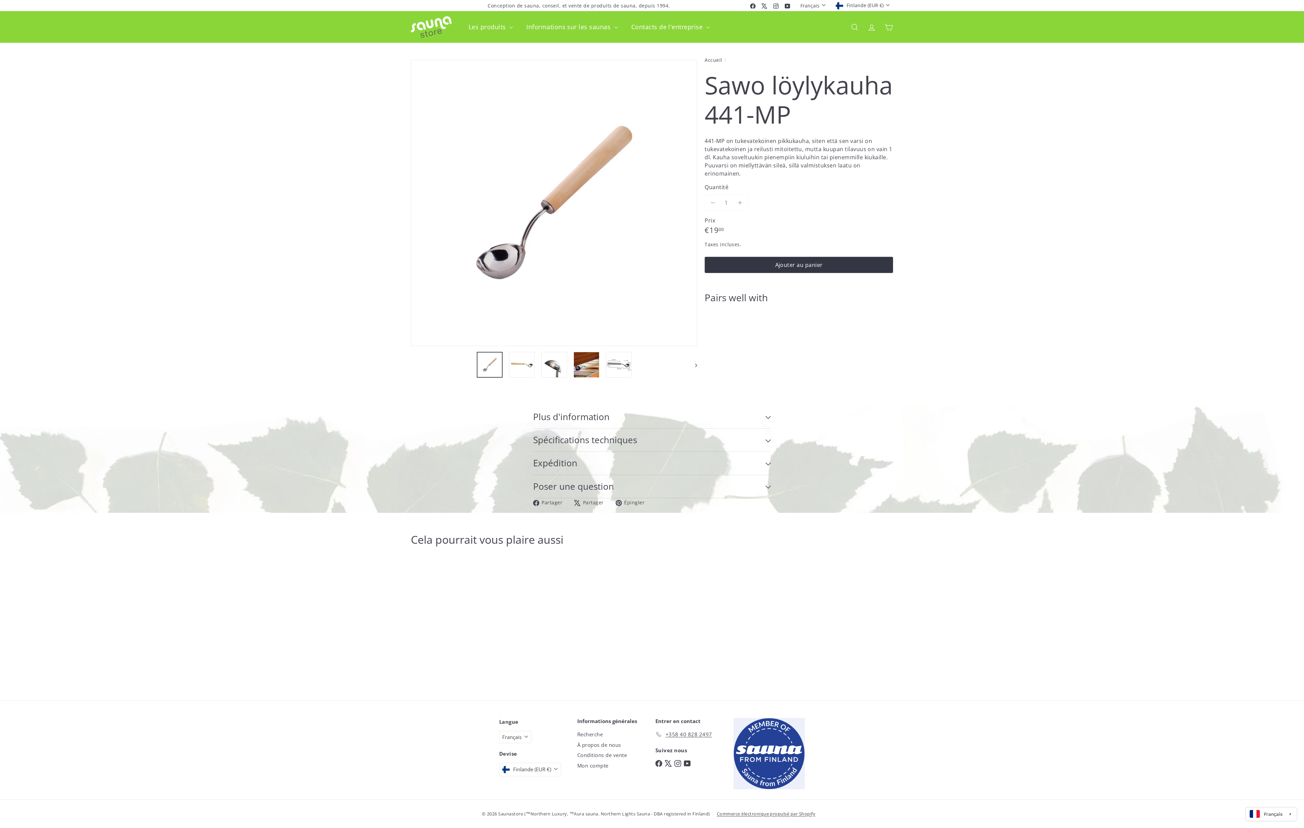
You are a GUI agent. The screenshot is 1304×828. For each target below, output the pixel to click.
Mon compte (593, 765)
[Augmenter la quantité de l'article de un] (740, 203)
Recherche (590, 734)
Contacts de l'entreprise (668, 27)
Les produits (488, 27)
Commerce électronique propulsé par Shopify (766, 814)
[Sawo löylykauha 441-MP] (799, 332)
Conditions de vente (602, 755)
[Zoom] (554, 203)
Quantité (716, 187)
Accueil (713, 60)
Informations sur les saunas (569, 27)
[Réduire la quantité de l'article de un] (713, 203)
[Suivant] (693, 364)
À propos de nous (599, 744)
